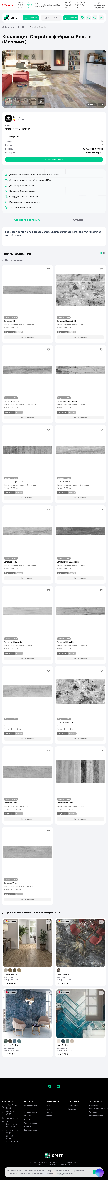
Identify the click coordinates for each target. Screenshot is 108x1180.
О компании (73, 1105)
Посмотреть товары (54, 159)
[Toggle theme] (101, 17)
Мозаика (28, 1119)
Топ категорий (30, 1130)
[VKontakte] (58, 1086)
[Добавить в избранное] (48, 269)
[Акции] (88, 17)
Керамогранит (30, 1112)
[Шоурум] (82, 17)
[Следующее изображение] (101, 79)
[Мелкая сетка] (104, 253)
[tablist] (52, 220)
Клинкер (27, 1116)
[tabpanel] (54, 236)
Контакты (72, 1109)
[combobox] (53, 17)
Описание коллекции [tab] (27, 220)
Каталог (49, 1105)
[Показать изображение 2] (16, 101)
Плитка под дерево (94, 153)
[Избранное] (94, 17)
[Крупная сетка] (100, 253)
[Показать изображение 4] (32, 101)
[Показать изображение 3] (24, 101)
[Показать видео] (41, 101)
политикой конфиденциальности (61, 1173)
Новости (50, 1109)
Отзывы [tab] (78, 220)
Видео (92, 105)
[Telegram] (50, 1086)
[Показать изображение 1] (8, 101)
